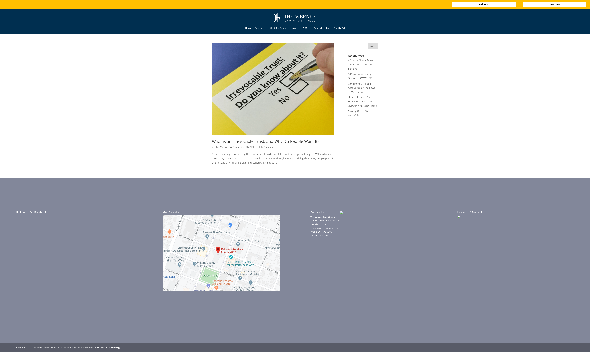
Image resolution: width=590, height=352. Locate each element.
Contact (318, 28)
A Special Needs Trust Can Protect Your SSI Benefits (360, 64)
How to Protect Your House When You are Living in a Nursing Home (362, 101)
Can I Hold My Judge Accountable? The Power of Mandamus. (362, 88)
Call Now (483, 4)
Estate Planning (265, 146)
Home (248, 28)
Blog (327, 28)
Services (259, 28)
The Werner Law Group (227, 146)
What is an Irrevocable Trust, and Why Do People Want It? (265, 141)
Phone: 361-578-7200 (321, 231)
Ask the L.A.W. (299, 28)
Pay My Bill (339, 28)
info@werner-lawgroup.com (324, 228)
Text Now (555, 4)
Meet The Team (278, 28)
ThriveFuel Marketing (108, 347)
